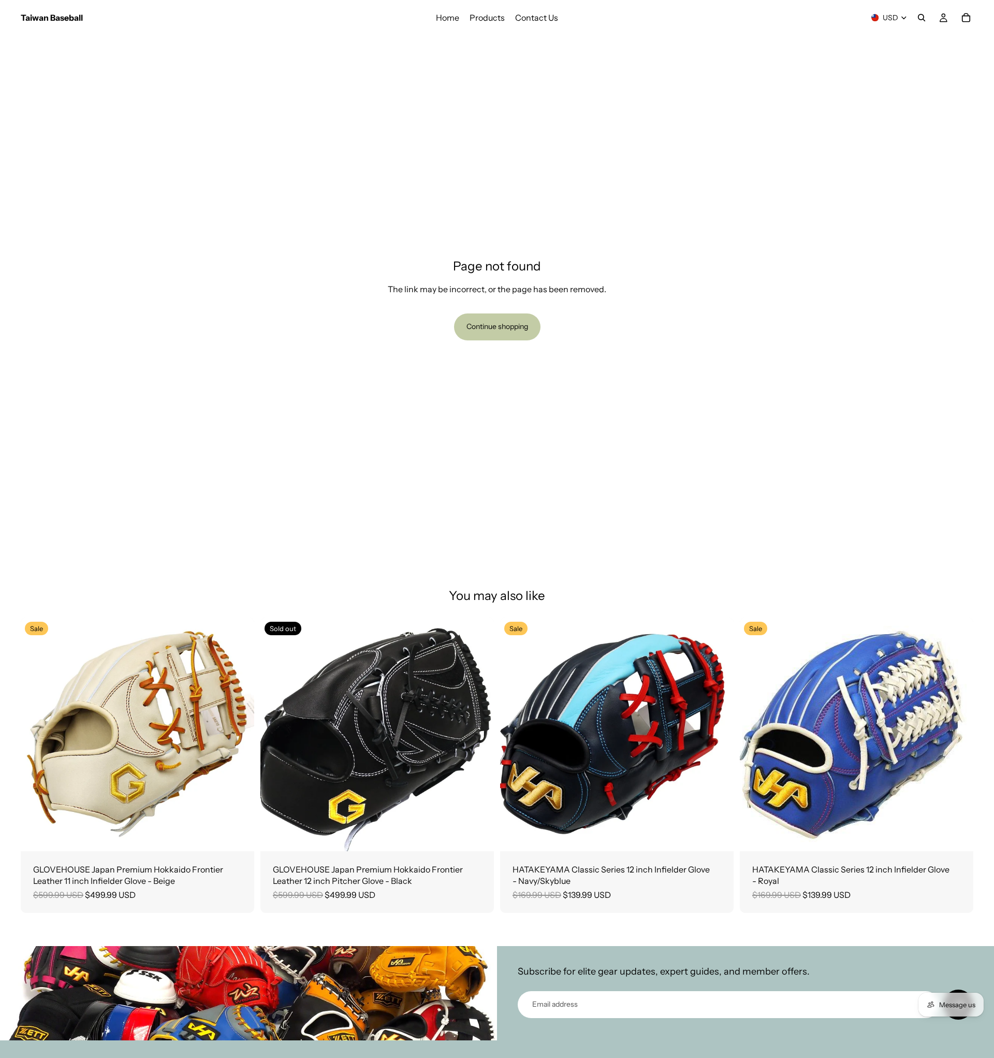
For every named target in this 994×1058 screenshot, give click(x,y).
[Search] (921, 17)
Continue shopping (497, 326)
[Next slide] (238, 734)
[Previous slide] (36, 734)
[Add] (238, 835)
